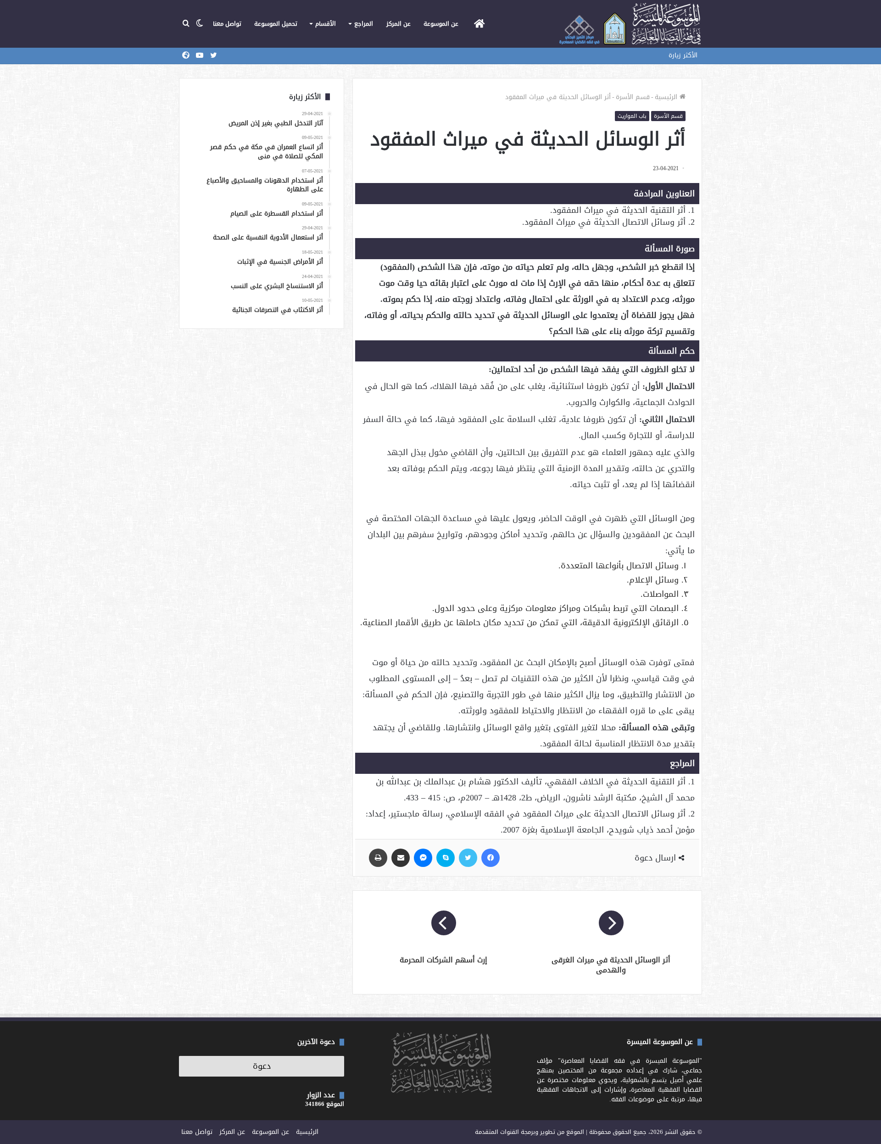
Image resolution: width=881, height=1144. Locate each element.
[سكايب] (445, 858)
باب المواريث (632, 116)
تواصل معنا (227, 23)
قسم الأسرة (633, 97)
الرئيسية (667, 97)
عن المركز (398, 23)
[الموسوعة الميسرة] (630, 24)
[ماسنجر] (423, 858)
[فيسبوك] (490, 858)
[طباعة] (378, 858)
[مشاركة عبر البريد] (400, 858)
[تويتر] (468, 858)
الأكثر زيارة (683, 55)
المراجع (363, 23)
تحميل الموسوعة (275, 23)
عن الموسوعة (441, 23)
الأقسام (325, 23)
